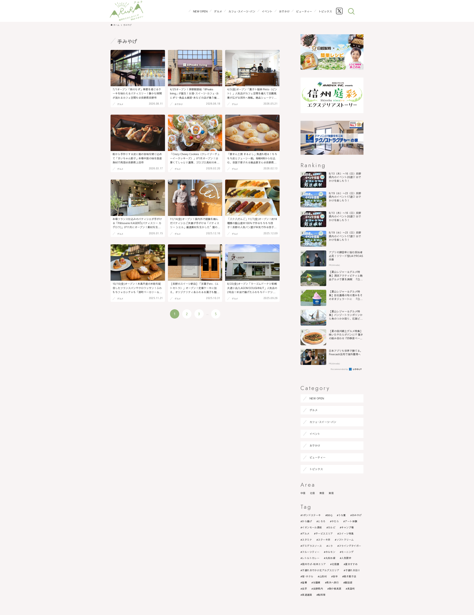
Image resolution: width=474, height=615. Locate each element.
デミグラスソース (312, 545)
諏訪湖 (348, 582)
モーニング (347, 552)
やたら (335, 521)
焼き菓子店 (350, 576)
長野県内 (318, 588)
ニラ (330, 545)
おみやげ (357, 515)
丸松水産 (331, 558)
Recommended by (339, 369)
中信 (303, 493)
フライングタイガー (350, 545)
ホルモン (331, 552)
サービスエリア (324, 533)
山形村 (323, 576)
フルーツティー (310, 552)
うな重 (342, 515)
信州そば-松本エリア (314, 564)
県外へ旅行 (332, 582)
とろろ (321, 521)
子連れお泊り (352, 570)
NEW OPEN (317, 398)
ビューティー (318, 457)
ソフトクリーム (345, 539)
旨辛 (335, 576)
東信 (331, 493)
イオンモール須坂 (312, 527)
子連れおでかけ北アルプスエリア (320, 570)
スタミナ (307, 539)
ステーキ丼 (324, 539)
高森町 (351, 588)
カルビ (331, 527)
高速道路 (307, 594)
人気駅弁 (346, 558)
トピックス (316, 469)
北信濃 (335, 564)
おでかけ (315, 445)
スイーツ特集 (346, 533)
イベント (315, 434)
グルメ (314, 410)
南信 (321, 493)
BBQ (329, 515)
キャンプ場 (347, 527)
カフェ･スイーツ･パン (323, 422)
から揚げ (307, 521)
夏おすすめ (351, 564)
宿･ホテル (307, 576)
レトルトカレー (310, 558)
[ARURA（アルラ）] (126, 11)
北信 (312, 493)
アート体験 (351, 521)
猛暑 (304, 582)
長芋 (304, 588)
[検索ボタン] (351, 11)
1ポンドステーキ (311, 515)
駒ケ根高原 (335, 588)
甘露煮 (317, 582)
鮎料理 (321, 594)
